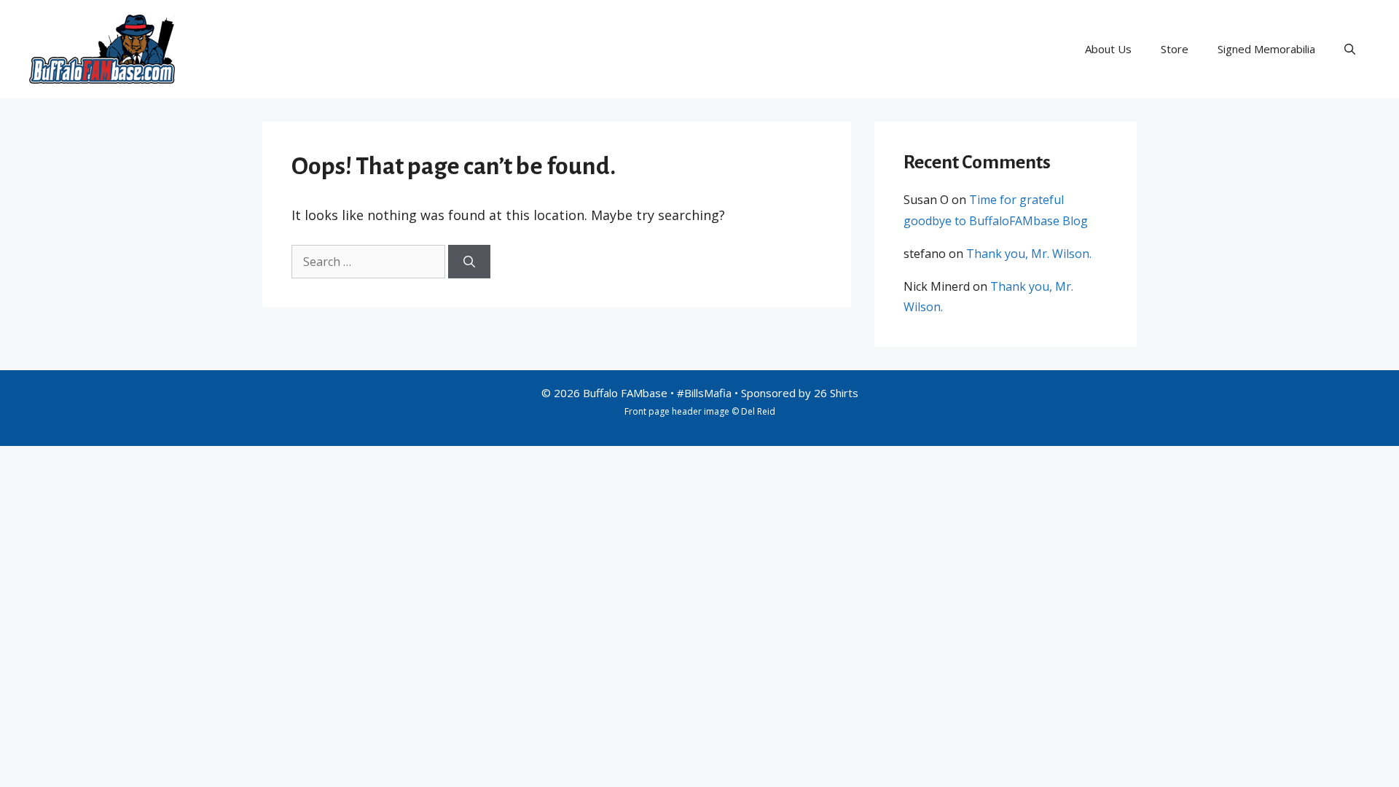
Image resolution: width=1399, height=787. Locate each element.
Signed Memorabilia (1266, 49)
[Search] (469, 261)
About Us (1108, 49)
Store (1174, 49)
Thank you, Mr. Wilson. (1029, 254)
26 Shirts (836, 392)
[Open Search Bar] (1350, 49)
